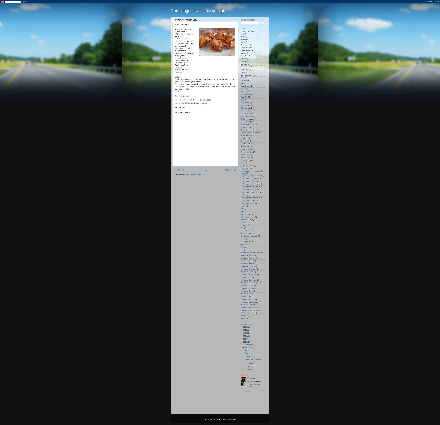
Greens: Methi (246, 144)
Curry (243, 72)
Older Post (230, 170)
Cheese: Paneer (246, 53)
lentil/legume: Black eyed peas (252, 176)
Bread (243, 42)
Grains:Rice (245, 135)
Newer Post (180, 170)
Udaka (247, 350)
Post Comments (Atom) (193, 175)
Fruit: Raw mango (247, 113)
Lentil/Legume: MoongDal (250, 192)
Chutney (244, 59)
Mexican (244, 206)
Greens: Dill (245, 141)
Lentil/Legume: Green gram (251, 184)
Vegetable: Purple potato (249, 302)
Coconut (244, 64)
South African (245, 241)
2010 (245, 342)
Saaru (243, 230)
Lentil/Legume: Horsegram (250, 187)
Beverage (244, 39)
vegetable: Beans (247, 255)
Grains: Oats (245, 122)
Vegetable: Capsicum (248, 269)
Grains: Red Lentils (247, 130)
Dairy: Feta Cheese (248, 75)
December (249, 345)
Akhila (252, 378)
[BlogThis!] (203, 100)
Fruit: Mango (245, 108)
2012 (245, 336)
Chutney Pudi (245, 61)
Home (206, 170)
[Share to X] (205, 100)
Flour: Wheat (245, 102)
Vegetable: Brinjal (247, 261)
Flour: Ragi (245, 97)
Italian (243, 163)
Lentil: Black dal (246, 168)
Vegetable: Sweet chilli (249, 307)
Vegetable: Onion (247, 294)
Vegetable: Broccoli (247, 263)
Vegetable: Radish (247, 305)
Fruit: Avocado (246, 105)
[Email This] (201, 100)
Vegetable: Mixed (247, 285)
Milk (242, 209)
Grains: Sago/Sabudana (249, 133)
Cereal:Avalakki (246, 50)
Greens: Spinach (247, 152)
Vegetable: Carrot (247, 272)
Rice (242, 228)
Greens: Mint (245, 146)
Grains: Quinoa (246, 127)
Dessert (243, 81)
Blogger (233, 419)
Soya (242, 244)
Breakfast (244, 45)
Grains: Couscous (247, 119)
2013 (245, 333)
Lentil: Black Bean (247, 166)
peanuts (243, 225)
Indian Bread (245, 160)
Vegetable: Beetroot (248, 258)
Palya (243, 222)
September (249, 366)
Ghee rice (248, 353)
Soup (242, 239)
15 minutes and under (249, 31)
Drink (242, 83)
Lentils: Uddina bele (248, 203)
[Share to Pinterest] (210, 100)
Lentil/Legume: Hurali (248, 189)
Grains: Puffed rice (247, 124)
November (249, 348)
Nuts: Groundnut (247, 220)
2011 (245, 339)
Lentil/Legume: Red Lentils (250, 198)
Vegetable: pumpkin (248, 299)
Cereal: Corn (245, 47)
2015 (245, 327)
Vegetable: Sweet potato (249, 310)
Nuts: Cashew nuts (247, 217)
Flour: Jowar (245, 91)
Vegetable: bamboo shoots (250, 252)
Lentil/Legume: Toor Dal (249, 200)
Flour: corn (245, 89)
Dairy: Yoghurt (246, 78)
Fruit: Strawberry (247, 116)
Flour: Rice (245, 100)
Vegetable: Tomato (247, 313)
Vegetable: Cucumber (248, 280)
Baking (243, 37)
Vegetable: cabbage (248, 266)
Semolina (244, 233)
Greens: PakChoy (247, 149)
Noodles (244, 211)
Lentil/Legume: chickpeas (250, 181)
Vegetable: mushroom (249, 288)
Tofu (242, 250)
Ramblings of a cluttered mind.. (199, 10)
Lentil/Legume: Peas (248, 195)
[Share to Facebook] (208, 100)
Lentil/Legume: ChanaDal (250, 178)
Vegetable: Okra (246, 291)
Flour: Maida (185, 103)
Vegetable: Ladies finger (249, 283)
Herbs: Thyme (246, 157)
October (248, 363)
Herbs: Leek (245, 155)
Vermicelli (244, 316)
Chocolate (244, 56)
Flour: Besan (245, 86)
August (247, 369)
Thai (242, 247)
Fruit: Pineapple (246, 111)
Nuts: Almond (245, 214)
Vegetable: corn (246, 277)
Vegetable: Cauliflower (249, 274)
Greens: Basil (245, 138)
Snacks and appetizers (199, 103)
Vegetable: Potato (247, 296)
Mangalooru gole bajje (253, 359)
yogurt (243, 318)
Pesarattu (248, 356)
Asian (243, 34)
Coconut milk (245, 67)
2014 (245, 330)
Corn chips (244, 70)
